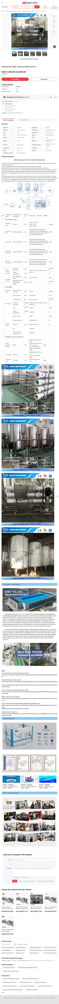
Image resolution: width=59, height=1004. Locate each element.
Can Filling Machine (6, 950)
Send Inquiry (15, 79)
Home (3, 11)
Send (15, 881)
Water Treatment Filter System (27, 986)
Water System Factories (25, 982)
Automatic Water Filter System (45, 986)
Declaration (45, 998)
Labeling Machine (20, 953)
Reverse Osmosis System (41, 11)
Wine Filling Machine (20, 950)
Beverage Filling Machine (35, 947)
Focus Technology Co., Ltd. (19, 998)
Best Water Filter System (40, 982)
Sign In (4, 113)
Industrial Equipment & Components (13, 11)
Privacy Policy (52, 998)
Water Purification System (8, 953)
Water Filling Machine (21, 947)
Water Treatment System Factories (11, 978)
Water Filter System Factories (10, 982)
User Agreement (38, 998)
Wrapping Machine (34, 953)
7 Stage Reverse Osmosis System (11, 971)
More (3, 992)
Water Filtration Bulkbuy (32, 989)
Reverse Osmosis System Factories (30, 978)
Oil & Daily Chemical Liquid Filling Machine (50, 947)
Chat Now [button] (44, 79)
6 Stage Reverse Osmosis (9, 967)
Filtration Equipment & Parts (28, 11)
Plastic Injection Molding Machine (50, 950)
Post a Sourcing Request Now (46, 881)
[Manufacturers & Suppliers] (29, 2)
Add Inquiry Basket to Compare (29, 59)
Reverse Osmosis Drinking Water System (27, 967)
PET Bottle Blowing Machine (36, 950)
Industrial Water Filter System (10, 986)
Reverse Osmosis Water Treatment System (13, 989)
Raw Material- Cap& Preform (8, 947)
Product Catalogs (23, 944)
